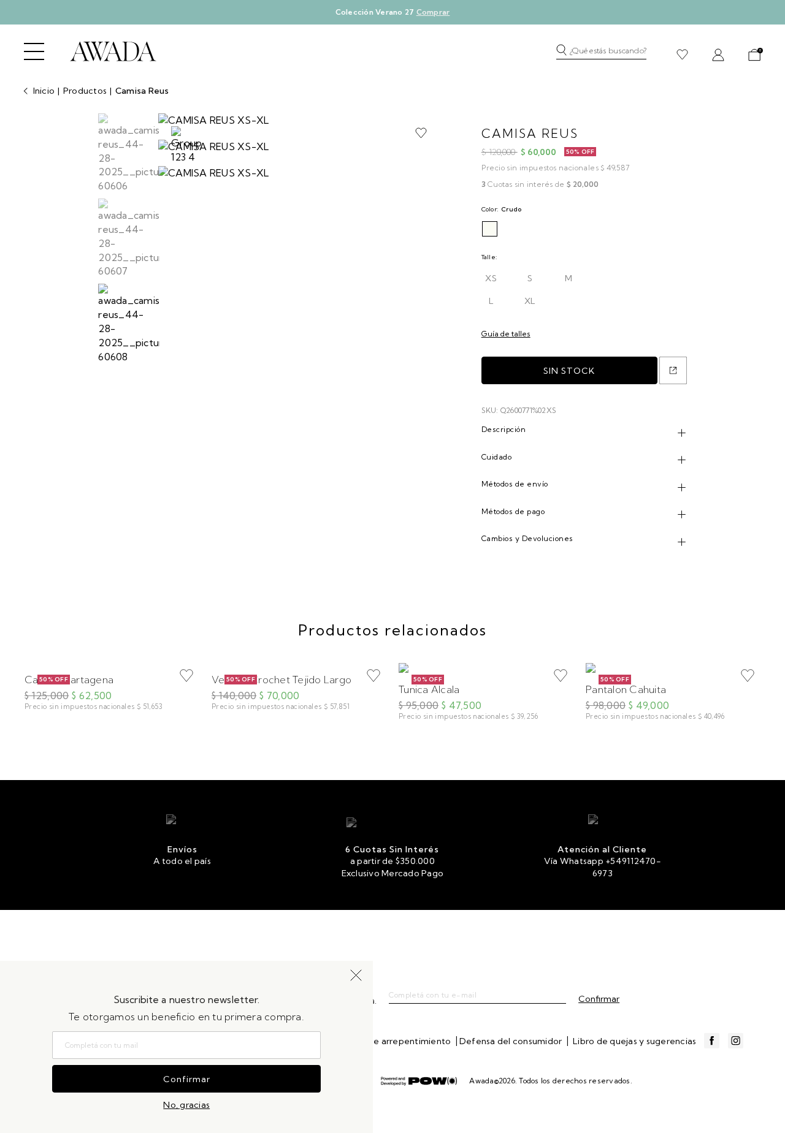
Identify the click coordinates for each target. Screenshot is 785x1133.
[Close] (762, 20)
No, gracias (186, 1104)
